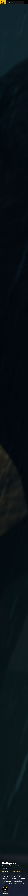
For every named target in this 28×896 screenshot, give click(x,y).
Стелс (11, 867)
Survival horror (13, 865)
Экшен (4, 865)
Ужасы (8, 865)
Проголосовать (17, 871)
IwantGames (3, 2)
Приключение (5, 867)
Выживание (21, 865)
